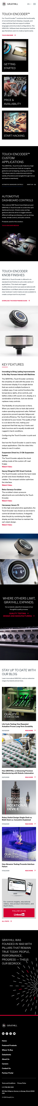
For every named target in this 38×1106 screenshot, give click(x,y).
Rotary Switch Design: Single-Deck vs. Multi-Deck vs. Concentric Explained (17, 818)
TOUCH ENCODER (7, 35)
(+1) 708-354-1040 (8, 1087)
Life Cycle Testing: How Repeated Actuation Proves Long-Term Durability (17, 725)
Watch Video (7, 466)
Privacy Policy (21, 1083)
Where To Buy (7, 1050)
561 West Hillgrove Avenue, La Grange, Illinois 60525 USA (18, 1092)
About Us (5, 1059)
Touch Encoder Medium (10, 225)
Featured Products (9, 1045)
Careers (5, 1064)
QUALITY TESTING (17, 613)
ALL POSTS (5, 921)
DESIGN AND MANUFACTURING (17, 616)
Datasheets (6, 1054)
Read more (29, 730)
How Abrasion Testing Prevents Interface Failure (18, 865)
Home (4, 1041)
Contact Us (6, 1068)
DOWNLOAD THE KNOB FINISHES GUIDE (14, 300)
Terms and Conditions (8, 1083)
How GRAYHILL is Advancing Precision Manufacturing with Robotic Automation (18, 772)
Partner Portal (7, 1073)
